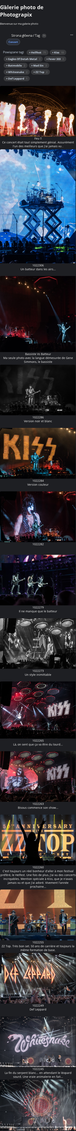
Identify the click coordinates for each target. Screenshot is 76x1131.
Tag (37, 35)
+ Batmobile (15, 65)
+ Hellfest (37, 52)
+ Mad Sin (39, 65)
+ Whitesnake (16, 72)
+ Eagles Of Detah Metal (23, 59)
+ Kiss (58, 52)
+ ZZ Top (40, 72)
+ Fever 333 (55, 59)
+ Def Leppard (16, 78)
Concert (13, 42)
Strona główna (21, 35)
